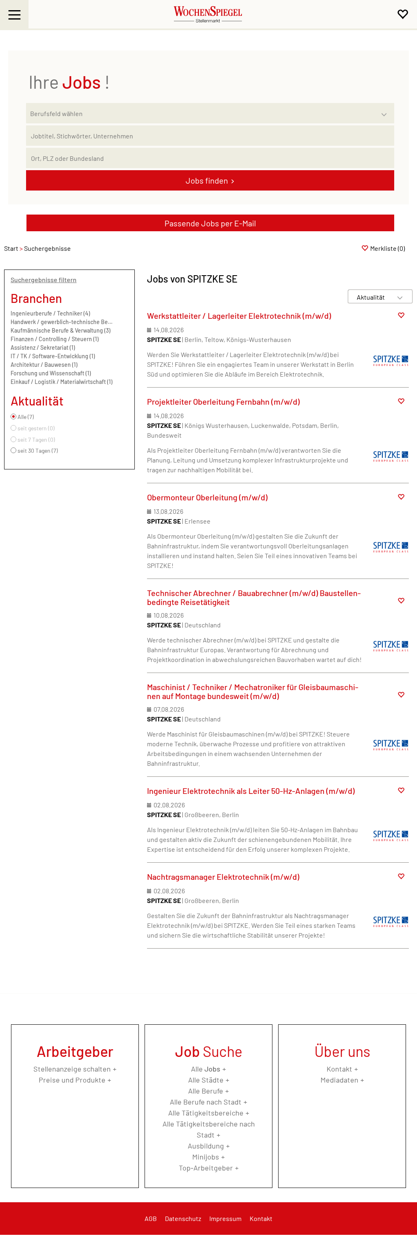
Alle (205, 1068)
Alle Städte (206, 1079)
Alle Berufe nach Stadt (205, 1101)
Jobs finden (207, 180)
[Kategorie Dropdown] (386, 111)
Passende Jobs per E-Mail (210, 223)
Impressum (225, 1218)
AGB (151, 1218)
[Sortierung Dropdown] (400, 297)
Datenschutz (183, 1218)
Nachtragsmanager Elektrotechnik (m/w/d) (223, 876)
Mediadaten (339, 1079)
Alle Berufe (205, 1090)
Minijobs (205, 1156)
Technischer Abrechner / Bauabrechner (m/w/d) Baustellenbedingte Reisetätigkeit (254, 597)
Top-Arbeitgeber (206, 1167)
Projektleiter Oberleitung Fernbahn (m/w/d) (223, 401)
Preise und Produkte (72, 1079)
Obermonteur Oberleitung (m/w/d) (207, 497)
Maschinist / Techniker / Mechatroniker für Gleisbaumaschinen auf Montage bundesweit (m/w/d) (252, 691)
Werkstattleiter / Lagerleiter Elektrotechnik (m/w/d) (239, 315)
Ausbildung (206, 1145)
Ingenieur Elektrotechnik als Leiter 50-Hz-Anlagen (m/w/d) (251, 791)
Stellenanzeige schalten (72, 1068)
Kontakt (339, 1068)
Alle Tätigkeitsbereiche (206, 1112)
